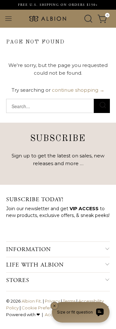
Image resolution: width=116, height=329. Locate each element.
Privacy (52, 301)
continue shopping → (78, 90)
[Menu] (8, 18)
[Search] (88, 19)
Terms (69, 301)
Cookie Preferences (43, 307)
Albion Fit (31, 301)
